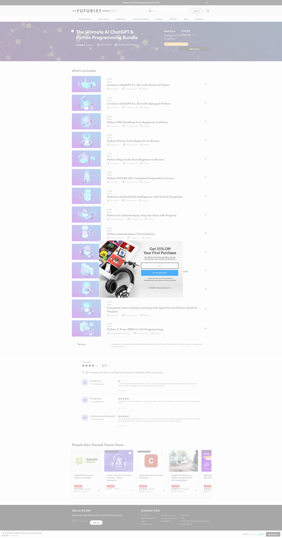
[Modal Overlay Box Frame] (141, 269)
